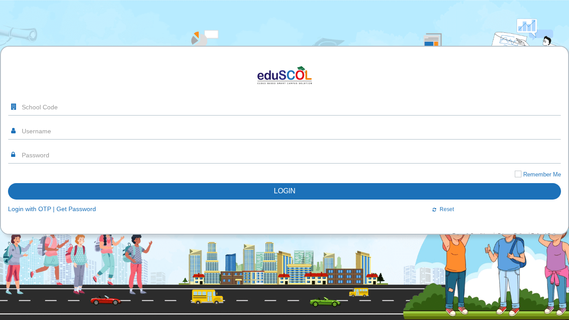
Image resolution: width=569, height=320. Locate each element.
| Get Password (74, 217)
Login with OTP (29, 217)
